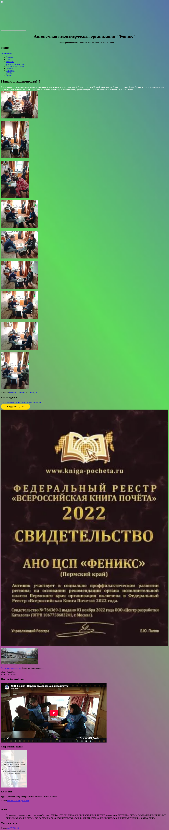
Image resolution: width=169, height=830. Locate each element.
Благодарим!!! (38, 402)
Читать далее (6, 53)
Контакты (10, 62)
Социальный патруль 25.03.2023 (16, 402)
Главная (9, 57)
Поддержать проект (15, 406)
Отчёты (9, 73)
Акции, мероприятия (15, 66)
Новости (9, 68)
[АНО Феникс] (13, 30)
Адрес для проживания (11, 668)
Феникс (12, 393)
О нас (8, 59)
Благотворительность (15, 64)
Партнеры (10, 71)
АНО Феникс (13, 828)
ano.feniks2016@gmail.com (18, 801)
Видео (8, 75)
